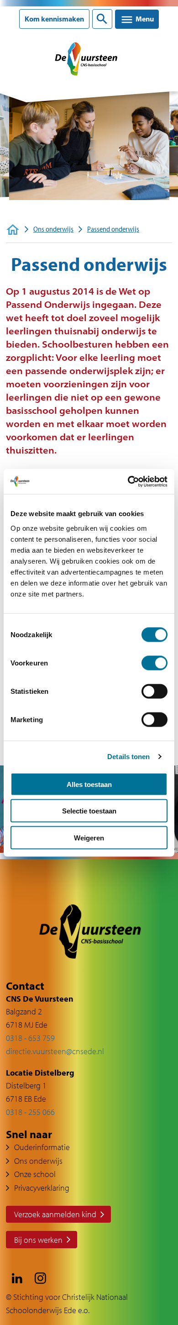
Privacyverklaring (41, 1187)
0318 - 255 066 (30, 1112)
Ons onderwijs (53, 228)
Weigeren (89, 837)
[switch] (154, 662)
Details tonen (128, 756)
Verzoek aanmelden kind (55, 1214)
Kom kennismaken (54, 19)
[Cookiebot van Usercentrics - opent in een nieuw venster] (128, 481)
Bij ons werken (38, 1240)
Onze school (35, 1174)
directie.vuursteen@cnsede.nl (55, 1051)
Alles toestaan (89, 784)
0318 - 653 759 (30, 1038)
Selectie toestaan (89, 811)
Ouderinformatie (42, 1147)
